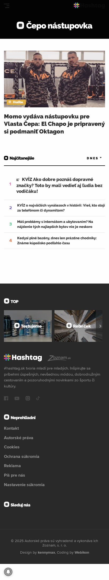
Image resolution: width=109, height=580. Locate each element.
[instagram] (28, 399)
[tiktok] (38, 399)
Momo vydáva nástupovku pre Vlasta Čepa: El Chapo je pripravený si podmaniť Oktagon (54, 124)
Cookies (12, 446)
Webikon (82, 552)
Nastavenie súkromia (24, 484)
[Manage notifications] (8, 572)
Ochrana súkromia (21, 456)
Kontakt (11, 428)
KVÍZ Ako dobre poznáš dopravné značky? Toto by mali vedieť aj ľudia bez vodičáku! (59, 185)
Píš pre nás (14, 475)
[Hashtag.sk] (89, 6)
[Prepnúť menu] (6, 6)
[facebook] (6, 399)
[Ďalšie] (100, 326)
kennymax (46, 552)
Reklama (12, 465)
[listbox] (86, 158)
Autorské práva (18, 437)
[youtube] (17, 399)
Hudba (18, 102)
